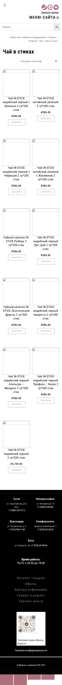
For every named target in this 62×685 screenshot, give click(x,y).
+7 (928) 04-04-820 (45, 507)
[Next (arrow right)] (20, 682)
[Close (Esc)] (6, 677)
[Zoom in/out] (48, 677)
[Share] (20, 677)
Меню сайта (42, 17)
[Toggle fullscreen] (34, 677)
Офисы (31, 583)
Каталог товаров (31, 578)
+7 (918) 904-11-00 (17, 529)
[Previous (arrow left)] (6, 682)
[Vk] (56, 7)
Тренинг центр (31, 601)
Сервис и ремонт (31, 595)
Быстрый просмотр (45, 124)
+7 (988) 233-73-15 (17, 510)
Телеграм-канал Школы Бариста (30, 642)
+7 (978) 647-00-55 (45, 529)
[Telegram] (50, 7)
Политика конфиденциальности (31, 650)
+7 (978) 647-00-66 (39, 545)
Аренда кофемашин (31, 589)
